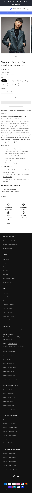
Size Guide (6, 271)
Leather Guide (7, 282)
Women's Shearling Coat (10, 461)
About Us (6, 293)
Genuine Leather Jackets (9, 189)
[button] (5, 69)
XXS (4, 80)
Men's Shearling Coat (9, 401)
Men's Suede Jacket (8, 371)
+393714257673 (12, 344)
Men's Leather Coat (8, 393)
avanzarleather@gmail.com (16, 346)
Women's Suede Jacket (9, 435)
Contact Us (6, 274)
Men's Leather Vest (8, 405)
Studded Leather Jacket (10, 379)
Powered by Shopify (21, 489)
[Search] (24, 9)
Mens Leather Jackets (9, 241)
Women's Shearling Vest (10, 469)
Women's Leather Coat (9, 457)
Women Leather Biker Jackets (10, 191)
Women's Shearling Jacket (10, 431)
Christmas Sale (7, 248)
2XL (10, 84)
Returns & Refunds (8, 316)
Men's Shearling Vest (9, 409)
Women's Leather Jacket (10, 420)
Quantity (3, 88)
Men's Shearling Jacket (9, 367)
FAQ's (4, 267)
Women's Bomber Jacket (10, 427)
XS (10, 80)
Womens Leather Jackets (10, 244)
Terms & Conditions (8, 304)
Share (4, 196)
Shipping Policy (7, 308)
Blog (4, 263)
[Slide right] (20, 57)
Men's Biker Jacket (8, 363)
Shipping (3, 74)
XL (3, 84)
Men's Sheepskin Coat (9, 397)
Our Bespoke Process (9, 278)
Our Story (6, 259)
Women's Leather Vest (9, 465)
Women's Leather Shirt (9, 453)
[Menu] (3, 9)
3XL (16, 84)
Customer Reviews (8, 320)
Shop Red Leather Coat (9, 443)
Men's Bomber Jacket (9, 360)
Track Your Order (8, 312)
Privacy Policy (7, 300)
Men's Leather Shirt (8, 390)
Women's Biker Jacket (9, 423)
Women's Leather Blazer (10, 439)
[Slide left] (12, 57)
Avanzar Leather (13, 489)
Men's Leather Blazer (9, 375)
